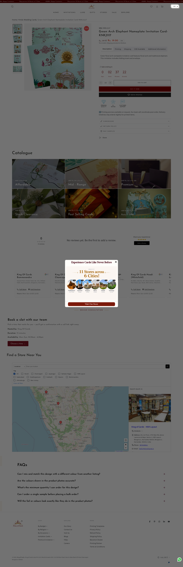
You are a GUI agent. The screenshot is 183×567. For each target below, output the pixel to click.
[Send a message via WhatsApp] (179, 559)
